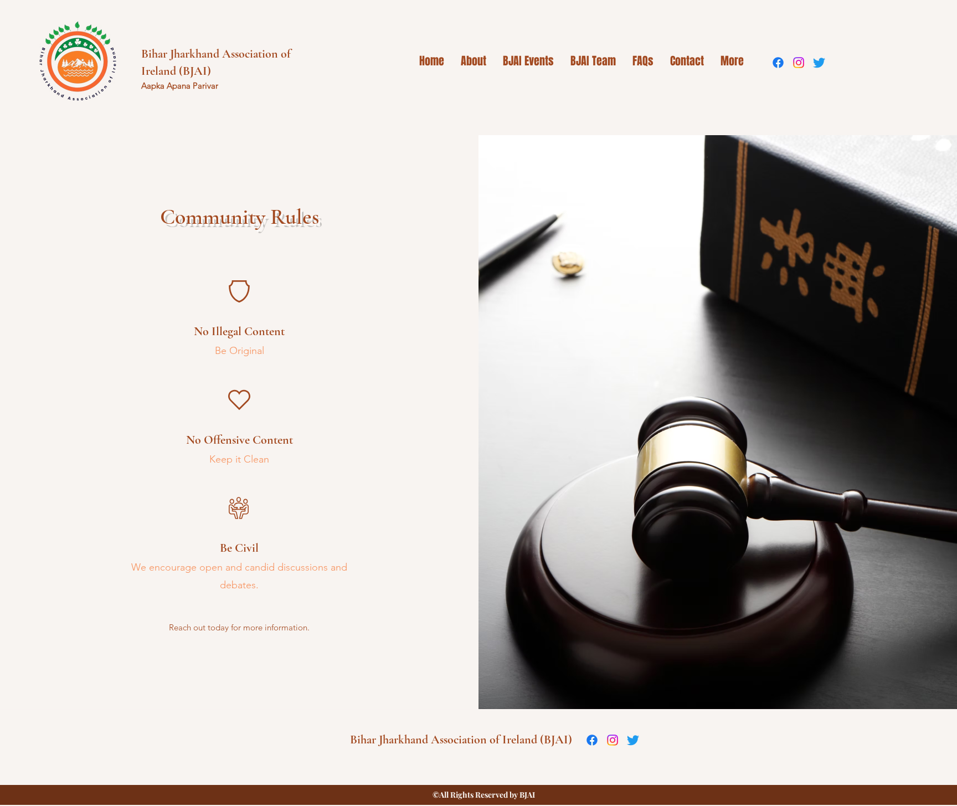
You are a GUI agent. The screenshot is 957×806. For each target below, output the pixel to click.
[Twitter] (819, 62)
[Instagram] (798, 62)
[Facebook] (778, 62)
